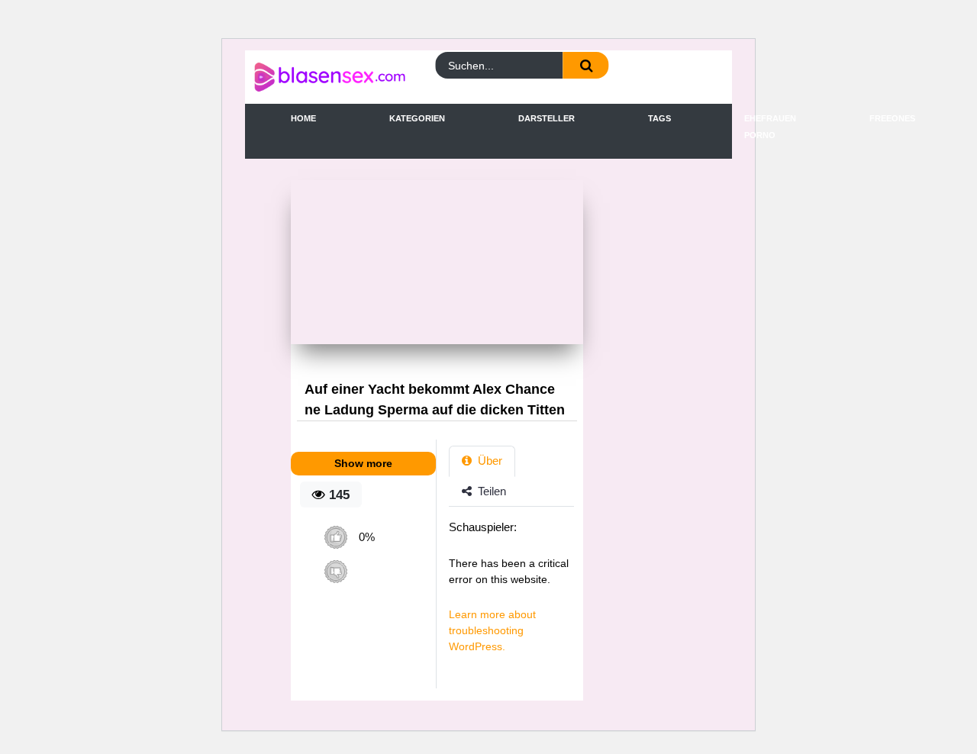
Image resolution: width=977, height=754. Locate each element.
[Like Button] (335, 537)
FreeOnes (892, 118)
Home (303, 118)
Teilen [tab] (490, 491)
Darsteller (546, 118)
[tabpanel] (515, 594)
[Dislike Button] (335, 571)
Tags (659, 118)
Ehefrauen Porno (770, 127)
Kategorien (417, 118)
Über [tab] (488, 460)
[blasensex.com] (313, 77)
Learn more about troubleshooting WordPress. (492, 630)
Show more (363, 463)
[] (586, 65)
